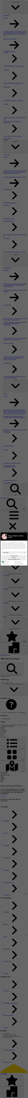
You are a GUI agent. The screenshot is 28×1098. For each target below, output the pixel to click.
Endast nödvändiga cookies (14, 559)
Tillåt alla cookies (14, 555)
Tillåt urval (14, 557)
